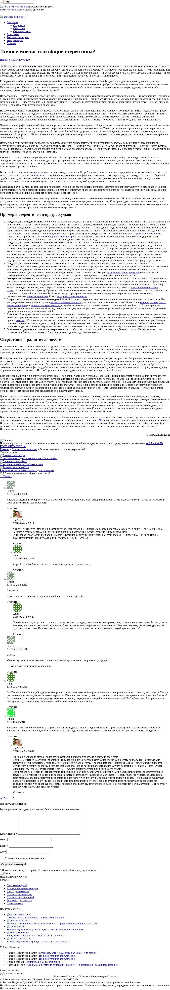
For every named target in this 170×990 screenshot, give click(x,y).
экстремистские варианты (72, 296)
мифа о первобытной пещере (57, 236)
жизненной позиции (34, 175)
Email (4, 845)
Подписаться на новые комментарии (25, 858)
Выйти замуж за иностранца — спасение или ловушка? (38, 941)
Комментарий (9, 833)
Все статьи (13, 34)
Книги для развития (18, 891)
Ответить (12, 508)
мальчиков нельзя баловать (65, 302)
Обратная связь (22, 31)
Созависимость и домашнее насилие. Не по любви (28, 458)
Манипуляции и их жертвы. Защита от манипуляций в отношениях (45, 929)
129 (28, 59)
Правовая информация (13, 988)
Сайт (3, 851)
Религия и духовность (19, 900)
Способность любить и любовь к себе (21, 464)
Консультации (15, 40)
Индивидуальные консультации (57, 955)
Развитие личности (11, 9)
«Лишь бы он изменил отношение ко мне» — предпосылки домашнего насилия (52, 923)
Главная (4, 449)
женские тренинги (37, 296)
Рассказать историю (18, 37)
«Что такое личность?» (111, 420)
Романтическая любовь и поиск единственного (27, 470)
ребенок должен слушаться (46, 305)
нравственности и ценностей (123, 272)
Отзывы (11, 43)
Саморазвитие (15, 903)
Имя (3, 839)
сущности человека (146, 233)
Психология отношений (20, 897)
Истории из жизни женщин (22, 888)
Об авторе (19, 28)
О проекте (12, 22)
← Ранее (5, 476)
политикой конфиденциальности (77, 870)
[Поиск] (1, 2)
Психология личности (12, 59)
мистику (20, 320)
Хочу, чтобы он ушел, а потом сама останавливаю (35, 935)
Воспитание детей (17, 885)
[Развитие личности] (15, 6)
